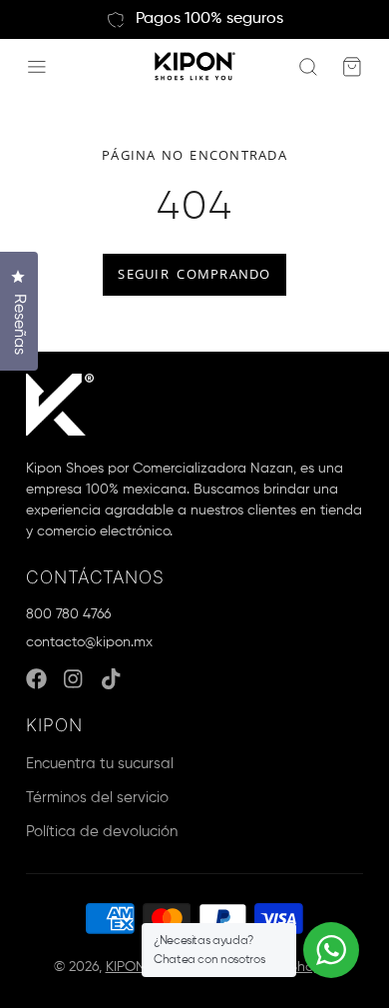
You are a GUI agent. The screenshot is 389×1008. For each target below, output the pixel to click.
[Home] (195, 66)
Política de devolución (102, 831)
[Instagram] (74, 678)
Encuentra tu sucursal (100, 763)
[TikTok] (112, 678)
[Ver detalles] (60, 405)
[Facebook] (36, 678)
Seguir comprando (194, 274)
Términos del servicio (97, 797)
